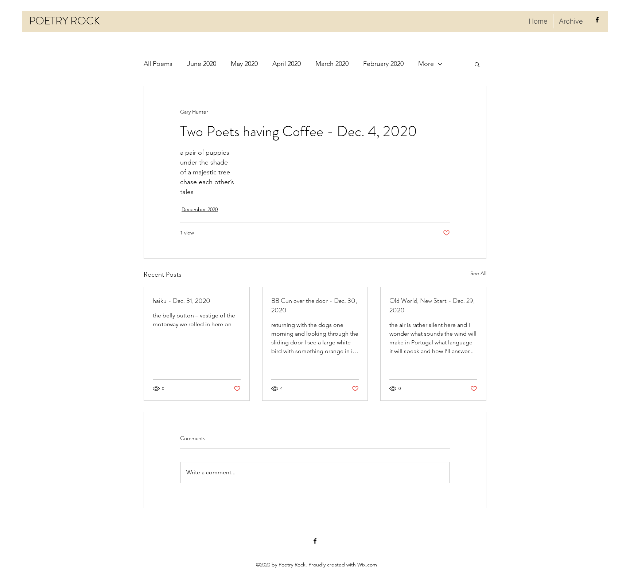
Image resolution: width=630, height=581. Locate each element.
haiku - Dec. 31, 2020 (181, 300)
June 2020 (201, 64)
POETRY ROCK (64, 20)
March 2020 (332, 64)
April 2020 (286, 64)
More (426, 64)
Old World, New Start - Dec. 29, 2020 (432, 305)
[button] (477, 64)
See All (478, 273)
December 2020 (200, 209)
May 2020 (244, 64)
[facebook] (597, 19)
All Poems (158, 64)
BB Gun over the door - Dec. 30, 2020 (314, 305)
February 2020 (383, 64)
